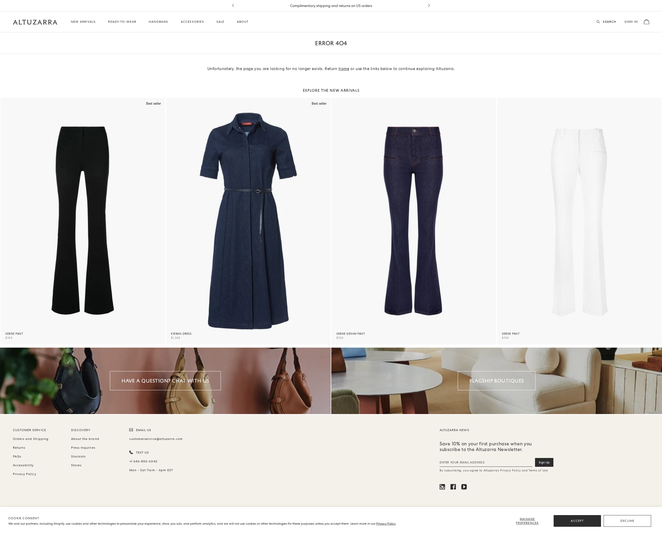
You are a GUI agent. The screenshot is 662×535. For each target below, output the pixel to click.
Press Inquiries (83, 448)
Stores (76, 465)
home (343, 68)
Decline (627, 521)
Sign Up (544, 462)
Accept (577, 521)
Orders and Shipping (30, 439)
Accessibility (23, 465)
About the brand (85, 439)
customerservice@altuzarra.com (155, 439)
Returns (19, 448)
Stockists (78, 456)
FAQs (17, 456)
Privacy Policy (386, 524)
